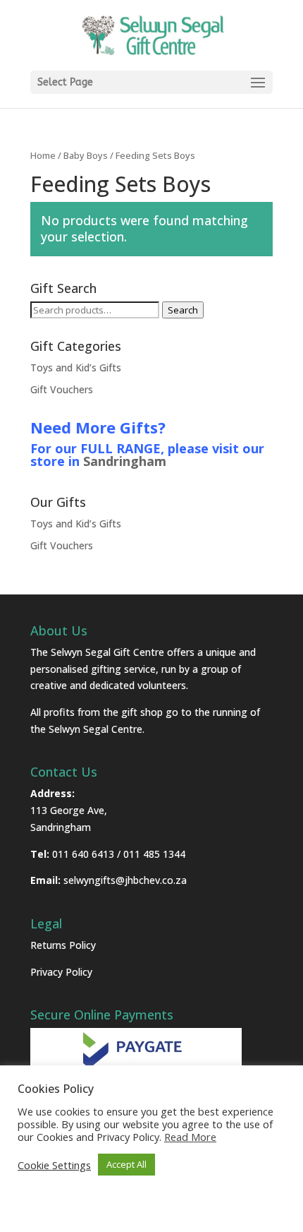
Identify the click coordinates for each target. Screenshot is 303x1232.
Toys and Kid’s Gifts (75, 367)
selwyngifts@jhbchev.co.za (125, 880)
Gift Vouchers (61, 389)
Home (43, 155)
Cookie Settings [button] (54, 1165)
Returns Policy (63, 945)
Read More (190, 1136)
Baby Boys (85, 155)
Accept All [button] (126, 1164)
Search (183, 310)
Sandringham (124, 461)
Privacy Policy (61, 972)
